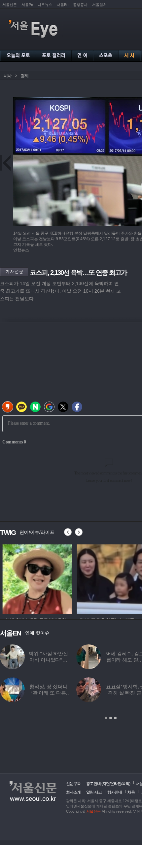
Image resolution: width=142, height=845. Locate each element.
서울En (62, 5)
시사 (8, 75)
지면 (106, 783)
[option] (34, 578)
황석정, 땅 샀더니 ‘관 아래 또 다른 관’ (48, 693)
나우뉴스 (45, 5)
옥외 (125, 783)
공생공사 (80, 5)
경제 (24, 75)
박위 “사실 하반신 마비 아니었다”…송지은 (48, 660)
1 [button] (106, 718)
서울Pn (27, 5)
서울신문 (9, 5)
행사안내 (114, 792)
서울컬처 (99, 5)
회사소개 (73, 792)
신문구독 (73, 783)
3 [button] (115, 718)
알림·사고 (94, 792)
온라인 (115, 783)
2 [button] (110, 718)
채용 (131, 792)
